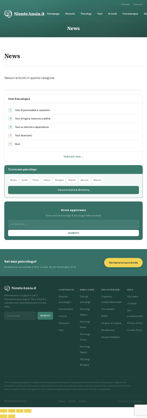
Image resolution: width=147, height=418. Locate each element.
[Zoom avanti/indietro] (3, 411)
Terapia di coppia (111, 323)
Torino (35, 180)
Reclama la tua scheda (123, 262)
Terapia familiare (110, 337)
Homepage (53, 13)
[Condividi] (19, 411)
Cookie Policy (134, 330)
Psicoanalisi (107, 309)
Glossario (64, 323)
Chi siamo (132, 296)
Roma (25, 180)
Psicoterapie (130, 13)
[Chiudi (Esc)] (27, 411)
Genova (84, 180)
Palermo (97, 180)
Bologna (59, 180)
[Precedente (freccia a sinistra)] (3, 416)
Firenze (72, 180)
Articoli (112, 13)
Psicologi (86, 13)
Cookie (72, 401)
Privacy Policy (135, 323)
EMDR (104, 316)
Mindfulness (108, 330)
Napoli (47, 180)
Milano (13, 180)
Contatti (125, 4)
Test (100, 13)
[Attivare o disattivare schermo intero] (11, 411)
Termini (82, 401)
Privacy (61, 401)
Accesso (138, 4)
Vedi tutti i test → (74, 156)
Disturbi (70, 13)
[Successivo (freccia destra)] (11, 416)
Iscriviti (73, 233)
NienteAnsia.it (29, 14)
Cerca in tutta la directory (73, 189)
